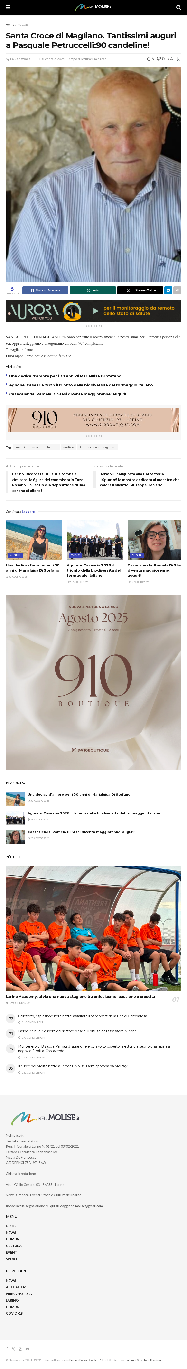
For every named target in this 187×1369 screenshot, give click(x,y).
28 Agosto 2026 (78, 581)
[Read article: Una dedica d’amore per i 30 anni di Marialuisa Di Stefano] (34, 540)
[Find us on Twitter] (13, 1349)
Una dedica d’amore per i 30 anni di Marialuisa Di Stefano (65, 376)
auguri (20, 447)
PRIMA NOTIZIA (19, 1294)
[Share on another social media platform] (177, 290)
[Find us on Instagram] (20, 1349)
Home (10, 24)
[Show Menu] (8, 7)
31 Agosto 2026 (18, 576)
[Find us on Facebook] (7, 1349)
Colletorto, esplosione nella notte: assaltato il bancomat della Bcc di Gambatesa (82, 1016)
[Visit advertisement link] (93, 311)
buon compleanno (44, 447)
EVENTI (76, 555)
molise (68, 447)
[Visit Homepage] (93, 7)
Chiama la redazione (21, 1173)
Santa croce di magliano (97, 447)
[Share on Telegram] (168, 290)
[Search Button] (178, 7)
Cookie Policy (98, 1360)
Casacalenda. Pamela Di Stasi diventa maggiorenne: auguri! (68, 394)
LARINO (12, 1300)
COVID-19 (14, 1313)
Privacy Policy (78, 1360)
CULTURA (14, 1246)
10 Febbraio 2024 (52, 59)
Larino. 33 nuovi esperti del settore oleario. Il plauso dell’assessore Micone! (77, 1031)
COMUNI (13, 1239)
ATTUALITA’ (16, 1287)
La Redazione (20, 59)
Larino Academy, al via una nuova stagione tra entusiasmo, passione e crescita (80, 996)
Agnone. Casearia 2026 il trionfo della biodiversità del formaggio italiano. (81, 385)
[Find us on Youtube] (27, 1349)
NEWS (11, 1232)
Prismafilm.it (128, 1360)
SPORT (12, 1259)
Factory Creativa (150, 1360)
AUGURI (23, 24)
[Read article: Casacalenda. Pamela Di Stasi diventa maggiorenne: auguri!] (156, 540)
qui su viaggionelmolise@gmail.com (76, 1206)
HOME (11, 1226)
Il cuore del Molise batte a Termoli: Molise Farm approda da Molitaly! (73, 1066)
